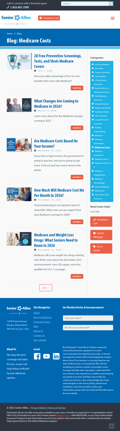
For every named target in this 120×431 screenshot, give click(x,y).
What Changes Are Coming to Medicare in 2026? (56, 103)
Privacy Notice (38, 407)
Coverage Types (42, 321)
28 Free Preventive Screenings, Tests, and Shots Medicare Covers (58, 61)
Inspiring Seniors (102, 111)
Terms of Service (57, 407)
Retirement (100, 190)
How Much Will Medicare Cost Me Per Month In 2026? (59, 192)
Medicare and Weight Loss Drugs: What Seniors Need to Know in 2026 (56, 240)
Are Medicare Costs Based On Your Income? (56, 143)
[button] (113, 18)
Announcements (102, 64)
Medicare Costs (102, 147)
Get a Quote (98, 248)
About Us (38, 330)
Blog (36, 326)
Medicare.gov (63, 415)
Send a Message (98, 235)
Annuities (99, 68)
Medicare (99, 135)
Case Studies (100, 76)
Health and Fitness (103, 108)
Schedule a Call (51, 18)
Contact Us (39, 335)
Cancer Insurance (102, 72)
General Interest (102, 104)
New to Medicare (102, 186)
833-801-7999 (22, 328)
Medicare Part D (101, 159)
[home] (16, 20)
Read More (77, 88)
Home (10, 33)
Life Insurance (101, 115)
